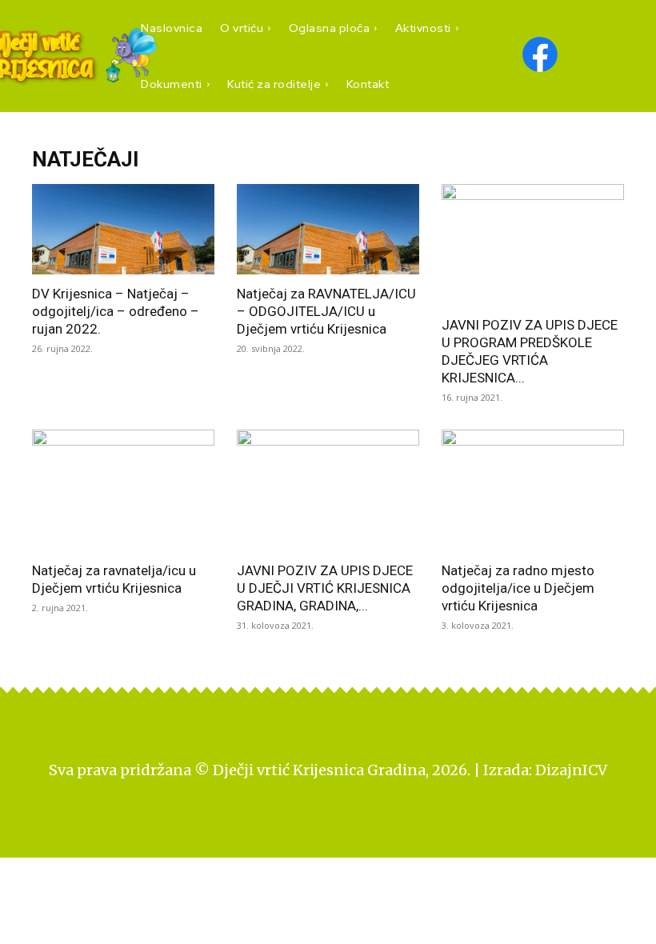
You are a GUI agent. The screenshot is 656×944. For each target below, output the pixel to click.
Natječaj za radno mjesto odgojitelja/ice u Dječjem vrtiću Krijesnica (518, 588)
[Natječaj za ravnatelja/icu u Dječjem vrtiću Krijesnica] (123, 490)
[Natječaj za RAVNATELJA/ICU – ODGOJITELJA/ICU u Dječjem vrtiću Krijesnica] (328, 229)
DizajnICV (571, 770)
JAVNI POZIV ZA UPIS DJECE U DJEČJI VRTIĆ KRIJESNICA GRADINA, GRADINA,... (325, 588)
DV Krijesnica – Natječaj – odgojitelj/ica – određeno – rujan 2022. (115, 311)
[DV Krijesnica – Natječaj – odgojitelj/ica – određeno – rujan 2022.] (123, 229)
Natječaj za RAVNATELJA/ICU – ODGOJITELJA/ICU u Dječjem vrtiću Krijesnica (326, 311)
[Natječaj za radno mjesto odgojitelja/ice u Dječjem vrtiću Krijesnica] (533, 490)
